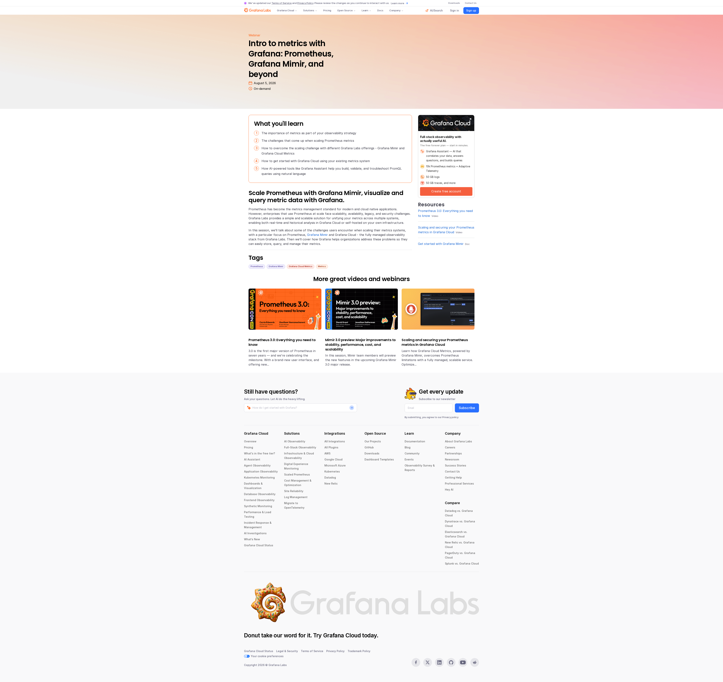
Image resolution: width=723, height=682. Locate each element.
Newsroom (452, 459)
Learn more (397, 3)
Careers (450, 447)
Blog (407, 447)
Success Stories (455, 465)
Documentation (415, 441)
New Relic (331, 483)
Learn (365, 10)
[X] (427, 662)
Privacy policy (450, 417)
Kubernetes (332, 471)
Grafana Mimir (317, 235)
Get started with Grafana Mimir (441, 244)
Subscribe (467, 408)
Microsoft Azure (335, 465)
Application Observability (261, 471)
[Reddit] (474, 662)
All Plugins (331, 447)
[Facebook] (416, 662)
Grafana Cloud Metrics (300, 266)
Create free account (446, 191)
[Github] (451, 662)
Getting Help (453, 477)
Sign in (454, 10)
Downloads (372, 453)
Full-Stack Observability (300, 447)
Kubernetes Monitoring (259, 477)
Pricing (327, 10)
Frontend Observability (259, 500)
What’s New (252, 539)
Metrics (322, 266)
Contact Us (452, 471)
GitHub (369, 447)
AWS (327, 453)
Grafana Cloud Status (258, 545)
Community (412, 453)
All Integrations (334, 441)
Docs (380, 10)
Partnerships (453, 453)
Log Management (295, 497)
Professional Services (459, 483)
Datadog (330, 477)
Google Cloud (333, 459)
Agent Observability (257, 465)
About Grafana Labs (458, 441)
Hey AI (449, 489)
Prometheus (257, 266)
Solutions (308, 10)
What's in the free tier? (259, 453)
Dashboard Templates (379, 459)
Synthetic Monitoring (258, 506)
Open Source (345, 10)
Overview (250, 441)
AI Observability (294, 441)
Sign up (471, 10)
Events (409, 459)
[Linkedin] (439, 662)
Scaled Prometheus (297, 474)
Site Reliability (293, 491)
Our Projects (373, 441)
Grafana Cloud (285, 10)
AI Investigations (255, 533)
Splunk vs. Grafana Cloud (462, 563)
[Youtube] (462, 662)
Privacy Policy (305, 3)
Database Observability (259, 494)
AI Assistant (252, 459)
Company (394, 10)
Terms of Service (282, 3)
